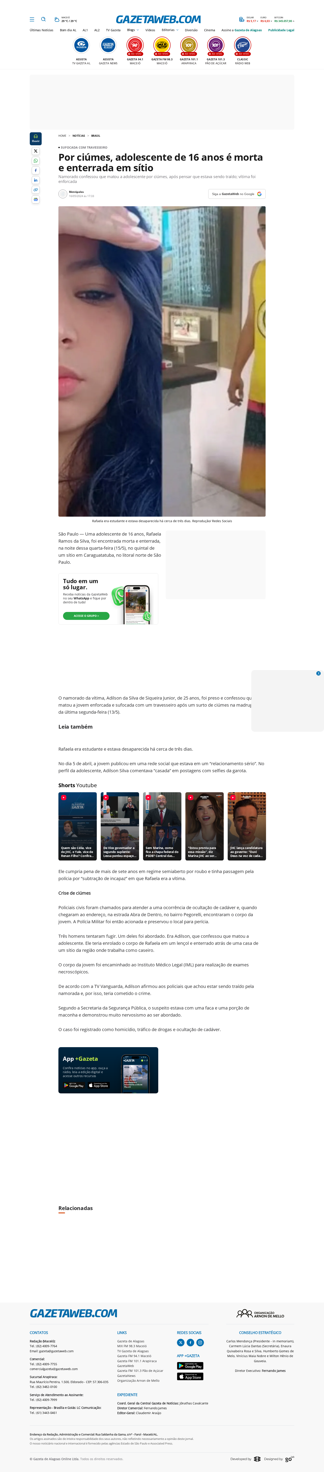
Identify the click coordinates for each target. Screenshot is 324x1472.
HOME (62, 136)
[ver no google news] (36, 199)
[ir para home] (158, 19)
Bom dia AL (68, 30)
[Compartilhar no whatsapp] (36, 161)
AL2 (97, 30)
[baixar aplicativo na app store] (99, 1085)
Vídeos (150, 30)
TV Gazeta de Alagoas (133, 1351)
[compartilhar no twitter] (36, 151)
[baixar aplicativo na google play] (74, 1085)
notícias (79, 136)
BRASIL (95, 136)
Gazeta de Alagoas (130, 1341)
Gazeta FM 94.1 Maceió (134, 1356)
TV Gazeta (113, 30)
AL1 (85, 30)
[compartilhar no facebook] (36, 170)
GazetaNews (126, 1376)
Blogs (131, 29)
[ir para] (193, 1366)
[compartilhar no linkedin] (36, 180)
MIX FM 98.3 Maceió (132, 1346)
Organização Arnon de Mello (138, 1380)
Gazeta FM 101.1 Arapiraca (137, 1361)
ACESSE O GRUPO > (86, 616)
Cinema (209, 30)
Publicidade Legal (281, 30)
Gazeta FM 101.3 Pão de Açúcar (140, 1371)
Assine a (242, 30)
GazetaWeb (125, 1366)
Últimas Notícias (41, 30)
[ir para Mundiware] (246, 1458)
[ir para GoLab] (279, 1459)
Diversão (191, 30)
